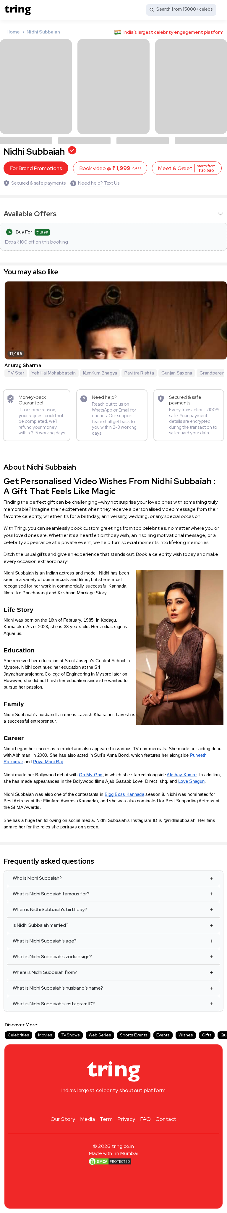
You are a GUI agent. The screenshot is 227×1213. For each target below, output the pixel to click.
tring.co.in (123, 1146)
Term (106, 1119)
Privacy (126, 1119)
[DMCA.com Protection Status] (109, 1161)
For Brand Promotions (36, 168)
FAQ (145, 1119)
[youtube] (123, 1104)
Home (13, 32)
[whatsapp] (132, 1104)
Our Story (63, 1119)
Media (87, 1119)
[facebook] (104, 1104)
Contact (165, 1119)
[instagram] (94, 1104)
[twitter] (113, 1104)
